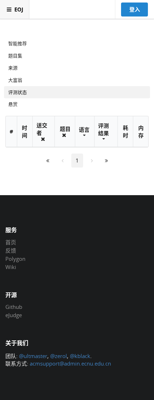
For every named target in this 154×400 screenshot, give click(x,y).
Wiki (10, 266)
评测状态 (17, 92)
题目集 (15, 55)
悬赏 (13, 104)
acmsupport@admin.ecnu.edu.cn (70, 363)
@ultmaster (33, 355)
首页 (10, 242)
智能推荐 (17, 43)
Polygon (15, 258)
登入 (134, 9)
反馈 (10, 250)
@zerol (58, 355)
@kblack (80, 355)
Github (13, 307)
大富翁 (15, 80)
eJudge (13, 314)
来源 (13, 68)
